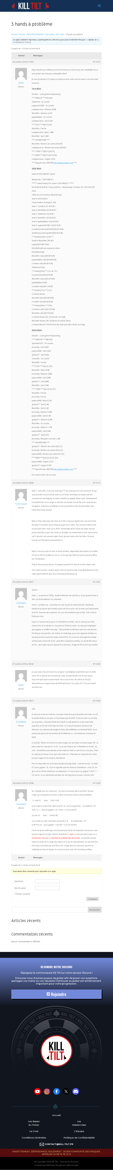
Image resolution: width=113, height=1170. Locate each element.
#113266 (96, 664)
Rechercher (94, 909)
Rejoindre (58, 994)
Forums (22, 34)
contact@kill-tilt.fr (59, 1144)
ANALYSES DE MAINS (34, 34)
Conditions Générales (34, 1137)
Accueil (14, 34)
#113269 (96, 701)
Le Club (33, 1131)
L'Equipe (79, 1131)
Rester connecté (23, 894)
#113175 (96, 483)
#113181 (96, 582)
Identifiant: (18, 881)
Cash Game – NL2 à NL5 (54, 34)
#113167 (96, 62)
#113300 (96, 783)
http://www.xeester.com (63, 163)
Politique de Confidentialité (79, 1137)
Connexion (92, 899)
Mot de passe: (20, 888)
